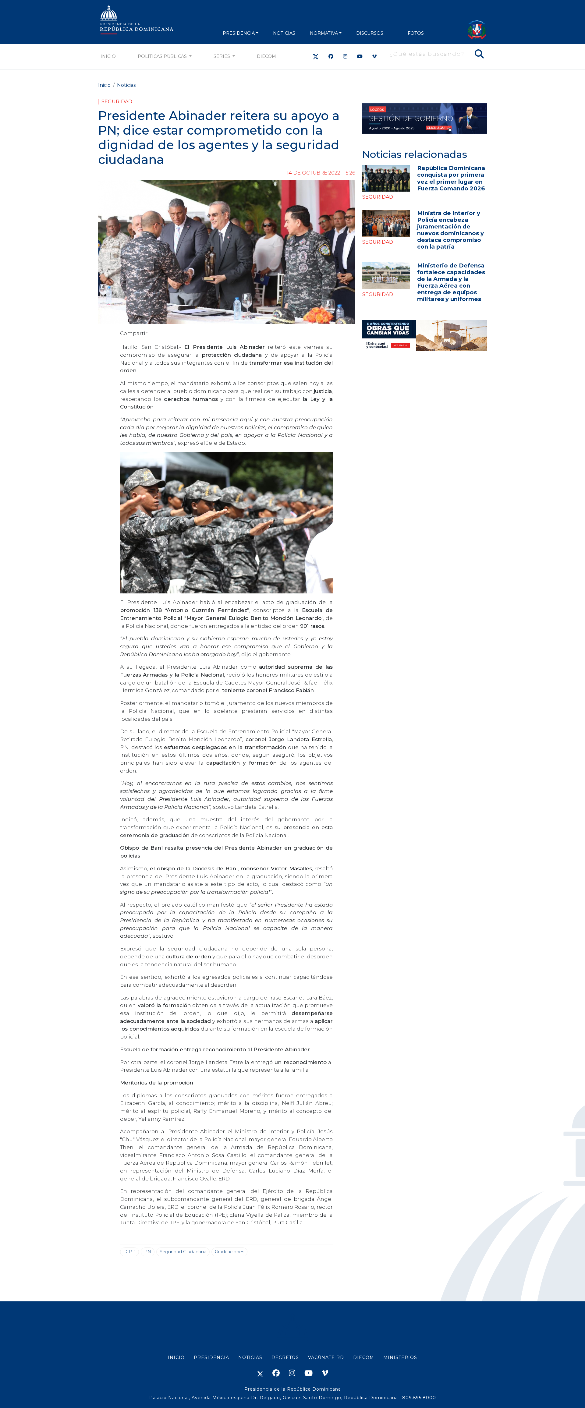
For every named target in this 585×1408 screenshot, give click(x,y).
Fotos (416, 33)
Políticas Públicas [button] (163, 56)
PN (147, 1251)
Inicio (108, 56)
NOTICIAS (284, 33)
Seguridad (116, 101)
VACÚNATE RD (326, 1357)
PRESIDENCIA (239, 33)
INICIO (176, 1357)
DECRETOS (285, 1357)
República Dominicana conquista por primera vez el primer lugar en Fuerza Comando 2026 (451, 178)
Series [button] (222, 56)
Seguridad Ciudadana (183, 1251)
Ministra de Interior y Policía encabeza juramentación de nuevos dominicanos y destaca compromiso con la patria (450, 230)
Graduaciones (229, 1251)
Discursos (369, 33)
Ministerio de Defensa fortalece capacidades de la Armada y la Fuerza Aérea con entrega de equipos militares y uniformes (451, 282)
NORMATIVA (324, 33)
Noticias (126, 85)
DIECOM (266, 56)
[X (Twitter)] (316, 56)
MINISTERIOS (400, 1357)
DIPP (129, 1251)
